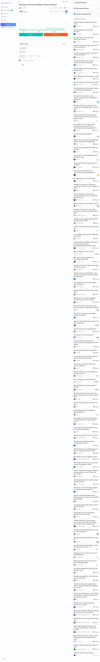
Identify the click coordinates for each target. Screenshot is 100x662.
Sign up (8, 24)
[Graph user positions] (50, 11)
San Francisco (23, 48)
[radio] (54, 11)
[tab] (22, 56)
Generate (64, 44)
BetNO (55, 34)
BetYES (30, 34)
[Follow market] (63, 2)
